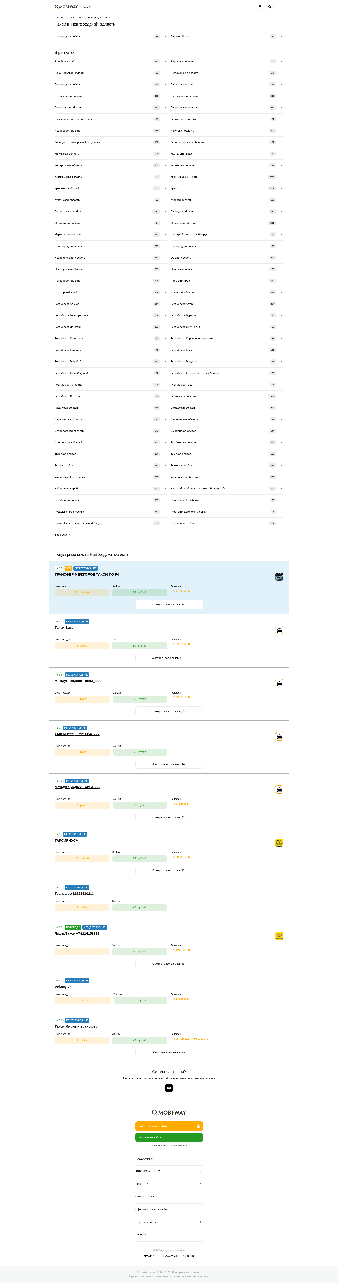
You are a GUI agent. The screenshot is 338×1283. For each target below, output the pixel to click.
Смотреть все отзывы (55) (169, 711)
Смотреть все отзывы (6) (169, 764)
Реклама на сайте (149, 1137)
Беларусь (150, 1256)
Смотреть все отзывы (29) (169, 604)
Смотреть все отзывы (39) (169, 963)
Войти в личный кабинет (154, 1126)
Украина (188, 1256)
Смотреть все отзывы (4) (169, 1052)
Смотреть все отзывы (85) (169, 817)
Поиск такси (76, 17)
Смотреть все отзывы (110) (169, 657)
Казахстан (170, 1256)
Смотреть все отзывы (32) (169, 870)
